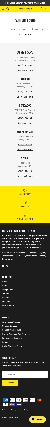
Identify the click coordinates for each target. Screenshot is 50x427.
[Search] (9, 9)
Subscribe (10, 383)
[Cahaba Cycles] (25, 9)
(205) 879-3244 (25, 118)
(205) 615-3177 (25, 92)
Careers (5, 342)
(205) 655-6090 (25, 171)
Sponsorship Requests (12, 338)
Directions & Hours (25, 70)
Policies (5, 410)
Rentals (5, 297)
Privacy (13, 410)
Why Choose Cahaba (11, 322)
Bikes (4, 285)
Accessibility (23, 410)
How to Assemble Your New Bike (16, 334)
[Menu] (3, 9)
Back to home (25, 34)
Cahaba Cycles (13, 417)
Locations (6, 301)
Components (7, 289)
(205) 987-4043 (25, 144)
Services (5, 293)
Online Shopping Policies (12, 346)
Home (4, 281)
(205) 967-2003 (25, 65)
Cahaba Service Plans (11, 330)
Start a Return (8, 306)
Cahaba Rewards (9, 326)
